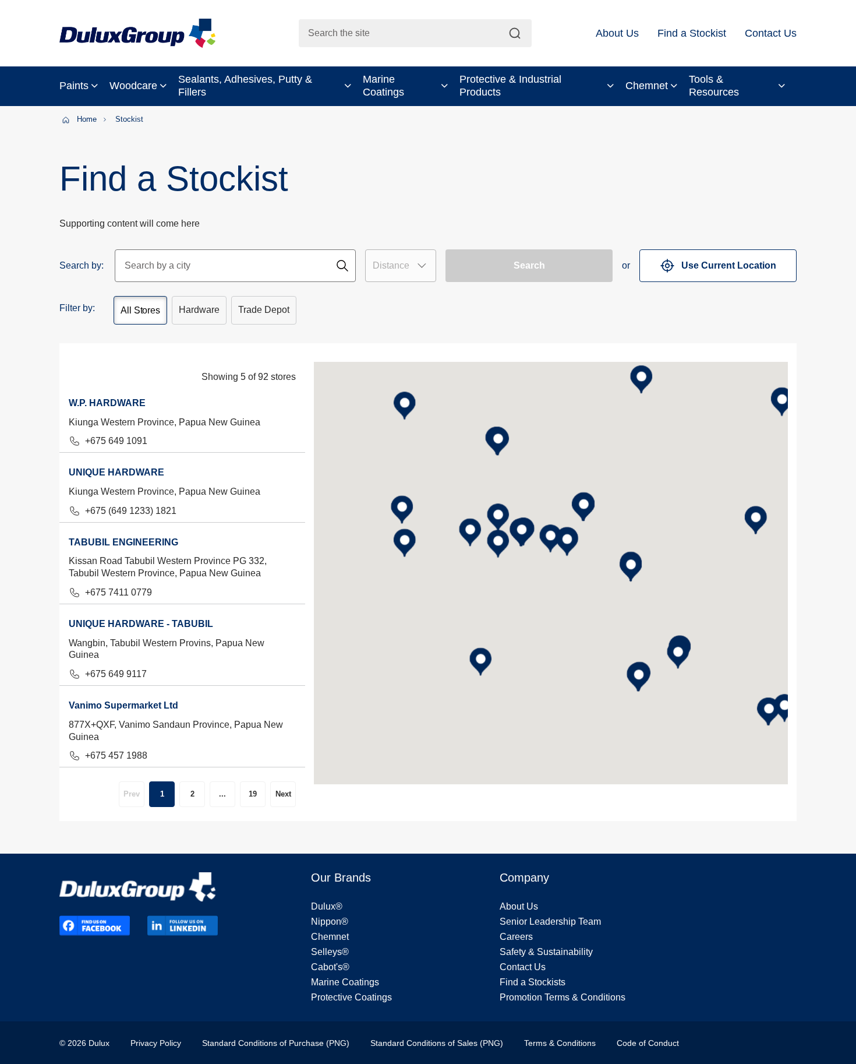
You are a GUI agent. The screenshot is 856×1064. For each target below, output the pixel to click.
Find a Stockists (532, 982)
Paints (74, 85)
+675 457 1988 (116, 755)
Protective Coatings (351, 997)
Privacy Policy (155, 1043)
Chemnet (646, 85)
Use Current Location (728, 265)
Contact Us (523, 967)
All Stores (140, 310)
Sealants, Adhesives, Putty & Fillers (245, 85)
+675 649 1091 (116, 441)
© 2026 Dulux (84, 1043)
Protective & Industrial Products (510, 85)
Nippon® (329, 921)
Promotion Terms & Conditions (562, 997)
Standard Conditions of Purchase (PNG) (275, 1043)
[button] (617, 33)
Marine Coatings (383, 85)
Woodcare (133, 85)
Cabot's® (330, 967)
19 (253, 794)
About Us (519, 906)
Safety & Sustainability (546, 952)
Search (529, 265)
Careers (516, 937)
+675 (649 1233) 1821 (130, 511)
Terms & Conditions (560, 1043)
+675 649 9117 (116, 674)
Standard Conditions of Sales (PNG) (436, 1043)
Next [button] (283, 794)
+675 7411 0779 (118, 592)
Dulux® (326, 906)
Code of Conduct (648, 1043)
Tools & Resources (714, 85)
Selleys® (330, 952)
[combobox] (415, 33)
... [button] (222, 794)
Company (524, 877)
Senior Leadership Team (550, 921)
